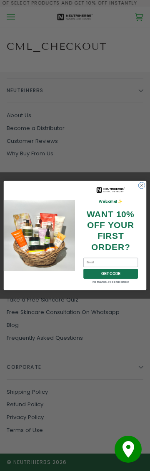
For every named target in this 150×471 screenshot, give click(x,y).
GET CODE (110, 274)
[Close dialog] (141, 185)
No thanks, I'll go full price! (110, 281)
